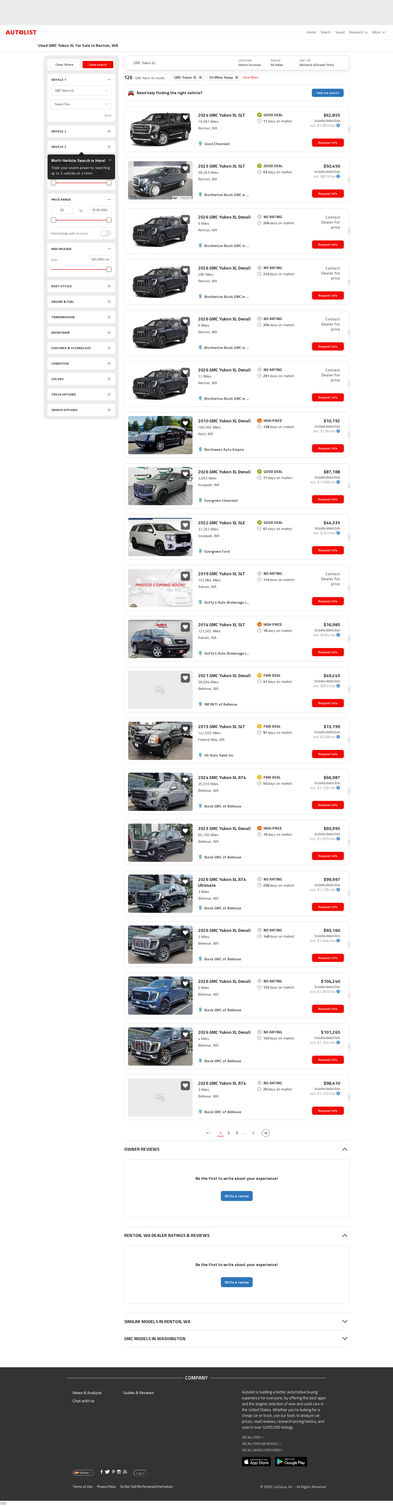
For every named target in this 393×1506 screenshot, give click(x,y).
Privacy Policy (106, 1486)
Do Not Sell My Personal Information (146, 1486)
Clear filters (251, 77)
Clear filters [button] (64, 64)
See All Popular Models (261, 1443)
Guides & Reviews (138, 1393)
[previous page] (208, 1133)
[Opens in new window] (256, 1461)
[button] (81, 91)
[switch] (103, 233)
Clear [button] (107, 115)
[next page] (266, 1133)
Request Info (328, 142)
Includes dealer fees (327, 120)
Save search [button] (98, 64)
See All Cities (252, 1437)
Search (325, 32)
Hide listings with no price (69, 233)
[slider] (53, 182)
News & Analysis (87, 1393)
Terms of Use (83, 1486)
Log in (140, 1473)
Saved (340, 32)
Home (311, 32)
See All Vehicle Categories (263, 1450)
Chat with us (83, 1401)
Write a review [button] (237, 1196)
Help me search (328, 92)
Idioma (84, 1472)
